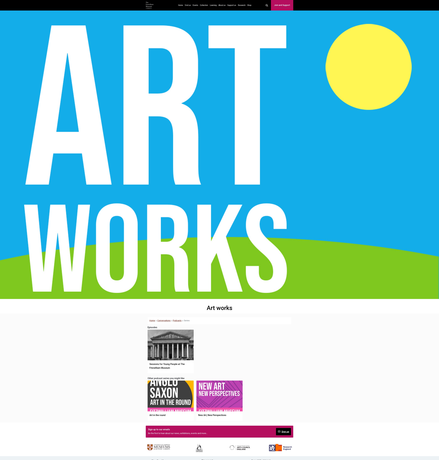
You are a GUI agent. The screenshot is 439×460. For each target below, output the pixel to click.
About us (222, 5)
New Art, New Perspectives (212, 415)
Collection (204, 5)
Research (241, 5)
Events (195, 5)
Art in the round (157, 415)
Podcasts (177, 320)
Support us (231, 5)
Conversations (164, 320)
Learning (213, 5)
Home (181, 5)
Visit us (188, 5)
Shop (249, 5)
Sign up (285, 431)
